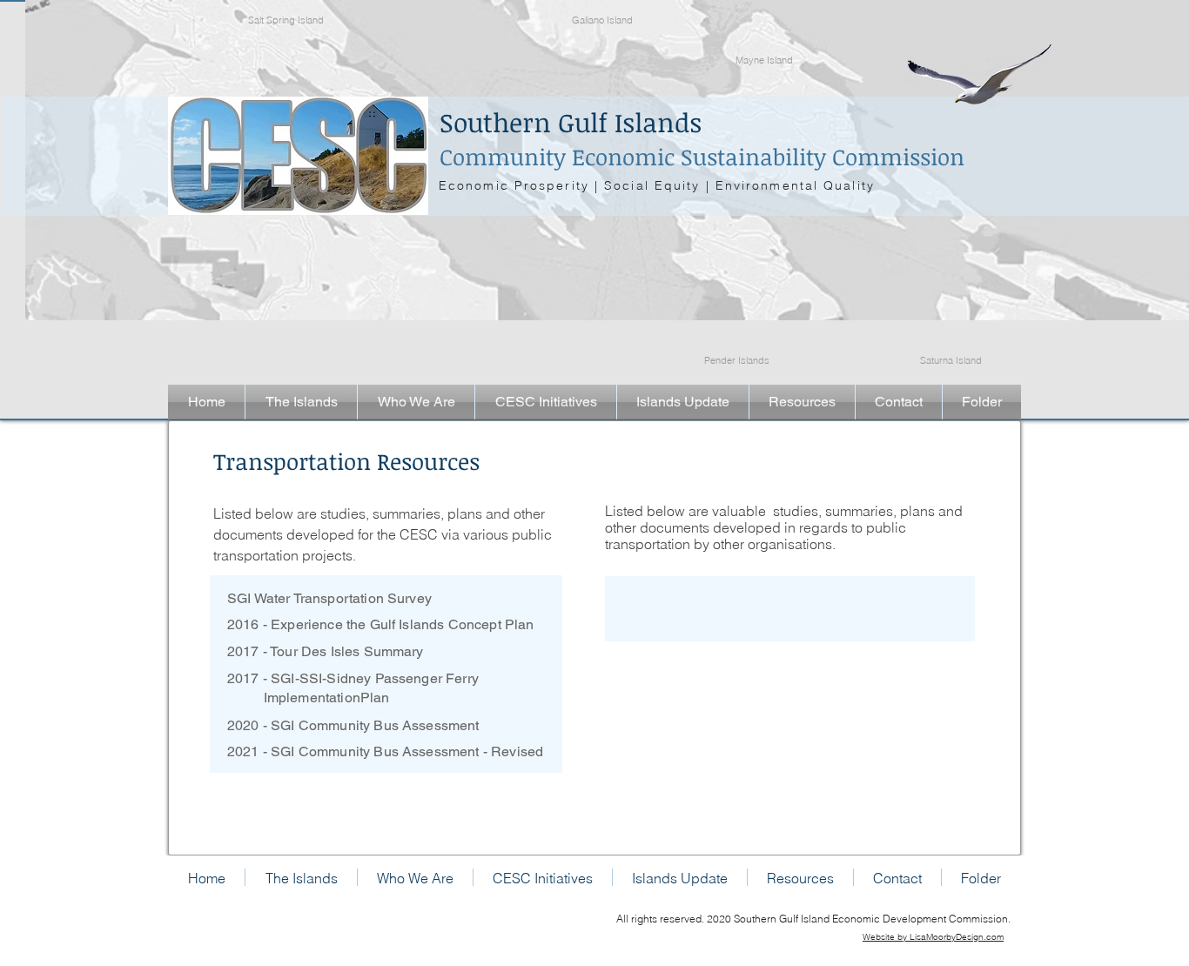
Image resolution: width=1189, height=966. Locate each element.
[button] (301, 402)
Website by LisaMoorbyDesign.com (933, 937)
